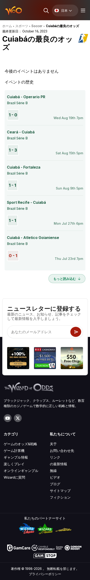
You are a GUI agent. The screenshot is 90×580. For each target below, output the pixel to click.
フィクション (60, 497)
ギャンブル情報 (16, 457)
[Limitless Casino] (18, 358)
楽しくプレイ (14, 464)
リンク (55, 457)
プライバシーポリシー (45, 574)
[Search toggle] (45, 10)
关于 (53, 444)
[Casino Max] (45, 358)
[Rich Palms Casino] (72, 358)
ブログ (55, 484)
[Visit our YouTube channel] (8, 418)
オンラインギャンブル (21, 470)
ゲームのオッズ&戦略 (20, 444)
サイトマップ (60, 490)
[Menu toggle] (82, 10)
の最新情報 (58, 464)
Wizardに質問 (14, 477)
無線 (53, 470)
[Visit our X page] (18, 418)
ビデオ (55, 477)
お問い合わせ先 (62, 450)
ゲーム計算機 (14, 450)
